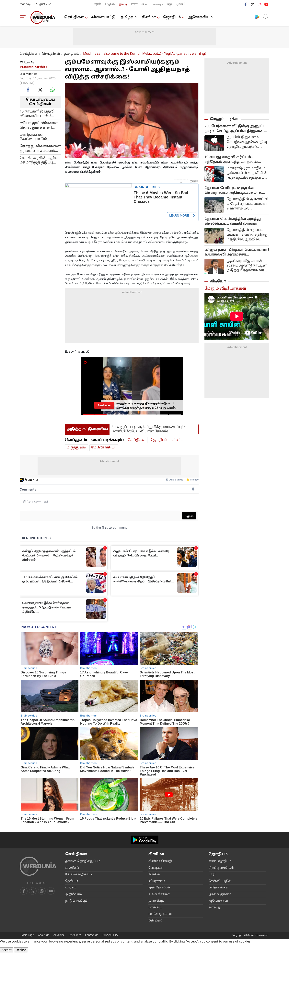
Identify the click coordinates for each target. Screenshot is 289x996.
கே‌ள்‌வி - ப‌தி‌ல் (220, 881)
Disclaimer (75, 935)
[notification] (265, 17)
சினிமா (149, 17)
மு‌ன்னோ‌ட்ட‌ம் (159, 888)
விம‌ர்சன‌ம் (156, 881)
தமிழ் (123, 4)
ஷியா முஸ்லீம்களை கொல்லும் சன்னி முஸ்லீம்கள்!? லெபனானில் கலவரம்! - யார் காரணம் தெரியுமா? (39, 125)
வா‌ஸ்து (215, 907)
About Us (43, 935)
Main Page (27, 935)
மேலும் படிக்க (224, 119)
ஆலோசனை (218, 901)
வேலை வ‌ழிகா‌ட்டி (79, 874)
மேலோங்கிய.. (104, 447)
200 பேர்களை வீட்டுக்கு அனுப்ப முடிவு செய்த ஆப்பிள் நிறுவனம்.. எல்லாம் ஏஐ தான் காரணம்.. (236, 129)
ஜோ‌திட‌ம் (172, 17)
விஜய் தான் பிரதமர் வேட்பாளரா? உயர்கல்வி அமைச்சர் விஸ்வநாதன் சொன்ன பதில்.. (236, 252)
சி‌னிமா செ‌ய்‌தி (160, 861)
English (110, 4)
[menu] (24, 17)
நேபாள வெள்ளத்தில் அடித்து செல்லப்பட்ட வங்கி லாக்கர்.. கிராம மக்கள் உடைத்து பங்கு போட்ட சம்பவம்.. (232, 221)
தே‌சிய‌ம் (71, 881)
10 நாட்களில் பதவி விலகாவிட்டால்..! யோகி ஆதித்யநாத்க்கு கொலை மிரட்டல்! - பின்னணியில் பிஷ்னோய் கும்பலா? (39, 113)
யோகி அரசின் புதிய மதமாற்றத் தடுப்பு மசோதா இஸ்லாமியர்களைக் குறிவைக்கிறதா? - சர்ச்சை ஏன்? (39, 160)
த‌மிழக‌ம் (128, 17)
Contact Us (91, 935)
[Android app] (144, 840)
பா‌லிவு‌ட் (155, 907)
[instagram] (259, 4)
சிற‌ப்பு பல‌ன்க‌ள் (221, 868)
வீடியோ (218, 281)
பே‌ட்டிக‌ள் (155, 868)
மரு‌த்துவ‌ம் (76, 447)
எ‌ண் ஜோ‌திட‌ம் (220, 861)
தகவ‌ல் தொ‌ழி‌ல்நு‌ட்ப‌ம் (82, 861)
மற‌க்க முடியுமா (160, 914)
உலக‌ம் (70, 888)
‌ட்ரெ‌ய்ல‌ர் (155, 921)
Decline (21, 950)
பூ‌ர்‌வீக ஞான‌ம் (220, 894)
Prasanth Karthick (33, 67)
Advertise (58, 935)
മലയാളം (158, 4)
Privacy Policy (110, 935)
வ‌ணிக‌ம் (72, 868)
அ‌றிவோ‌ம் (73, 894)
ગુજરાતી (180, 4)
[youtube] (266, 4)
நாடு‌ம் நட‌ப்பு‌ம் (76, 901)
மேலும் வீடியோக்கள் (225, 288)
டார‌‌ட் (212, 874)
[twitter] (253, 4)
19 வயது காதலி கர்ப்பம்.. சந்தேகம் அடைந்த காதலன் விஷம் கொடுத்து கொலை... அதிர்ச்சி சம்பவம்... (231, 159)
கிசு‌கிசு (154, 874)
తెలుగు (145, 4)
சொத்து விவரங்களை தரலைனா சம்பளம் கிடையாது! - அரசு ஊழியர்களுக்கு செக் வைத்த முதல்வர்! (40, 148)
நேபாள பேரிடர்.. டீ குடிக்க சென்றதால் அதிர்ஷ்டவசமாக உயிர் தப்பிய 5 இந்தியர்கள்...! (233, 190)
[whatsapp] (52, 89)
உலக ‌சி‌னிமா (159, 894)
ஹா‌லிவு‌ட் (156, 901)
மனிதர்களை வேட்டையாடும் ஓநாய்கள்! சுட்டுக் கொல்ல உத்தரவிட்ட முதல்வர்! (38, 136)
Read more (104, 405)
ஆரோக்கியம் (200, 17)
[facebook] (246, 4)
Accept (7, 950)
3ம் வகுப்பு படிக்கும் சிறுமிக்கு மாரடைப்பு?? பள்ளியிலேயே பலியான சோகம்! (148, 429)
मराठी (134, 4)
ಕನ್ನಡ (169, 4)
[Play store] (257, 17)
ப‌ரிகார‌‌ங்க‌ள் (219, 888)
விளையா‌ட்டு (103, 17)
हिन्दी (98, 4)
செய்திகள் (74, 17)
